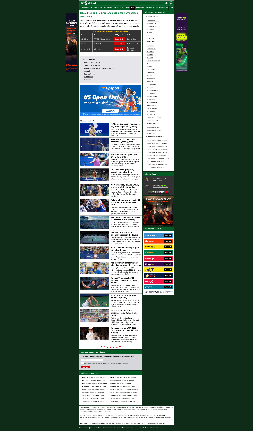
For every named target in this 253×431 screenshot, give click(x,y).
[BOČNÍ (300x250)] (158, 225)
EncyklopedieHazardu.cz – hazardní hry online (123, 377)
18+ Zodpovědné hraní (142, 428)
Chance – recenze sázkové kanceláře (157, 152)
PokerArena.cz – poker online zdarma (93, 395)
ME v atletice (150, 29)
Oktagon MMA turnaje (152, 120)
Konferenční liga (151, 48)
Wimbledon (88, 77)
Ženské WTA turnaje (92, 66)
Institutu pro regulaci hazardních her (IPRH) (127, 409)
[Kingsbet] (181, 72)
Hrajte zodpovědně (85, 415)
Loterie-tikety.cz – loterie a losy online (121, 383)
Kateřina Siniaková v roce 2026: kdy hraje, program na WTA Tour (125, 202)
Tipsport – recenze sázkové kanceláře (157, 143)
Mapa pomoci (131, 423)
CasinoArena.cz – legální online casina (93, 401)
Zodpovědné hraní (161, 409)
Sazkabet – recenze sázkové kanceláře (157, 149)
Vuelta (148, 35)
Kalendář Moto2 (151, 111)
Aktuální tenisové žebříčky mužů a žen (99, 68)
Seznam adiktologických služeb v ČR (117, 423)
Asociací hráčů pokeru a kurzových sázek (99, 411)
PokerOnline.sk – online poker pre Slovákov (123, 401)
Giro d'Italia (150, 81)
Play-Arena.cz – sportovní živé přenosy (93, 392)
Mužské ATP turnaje (92, 63)
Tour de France (151, 78)
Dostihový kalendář (152, 108)
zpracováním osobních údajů (99, 363)
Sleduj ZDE (119, 39)
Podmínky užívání (107, 428)
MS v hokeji (150, 57)
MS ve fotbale (150, 51)
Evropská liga (150, 46)
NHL (148, 63)
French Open (89, 74)
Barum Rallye (150, 38)
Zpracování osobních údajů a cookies (124, 428)
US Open (88, 79)
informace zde (114, 417)
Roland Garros (151, 72)
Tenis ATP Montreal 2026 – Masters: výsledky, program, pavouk (124, 280)
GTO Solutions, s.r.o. (156, 428)
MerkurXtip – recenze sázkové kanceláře (158, 158)
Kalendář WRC (151, 114)
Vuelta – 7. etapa (157, 180)
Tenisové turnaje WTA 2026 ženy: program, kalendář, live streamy (124, 330)
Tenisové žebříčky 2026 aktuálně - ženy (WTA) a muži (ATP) (124, 312)
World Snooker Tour (152, 102)
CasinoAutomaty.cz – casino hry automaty (122, 380)
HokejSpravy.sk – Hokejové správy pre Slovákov (124, 392)
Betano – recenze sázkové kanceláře (157, 146)
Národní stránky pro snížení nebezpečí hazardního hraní (150, 423)
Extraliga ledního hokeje (153, 60)
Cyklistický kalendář (152, 96)
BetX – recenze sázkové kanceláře (156, 161)
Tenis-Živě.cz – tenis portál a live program (94, 386)
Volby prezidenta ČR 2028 (154, 127)
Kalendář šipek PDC (152, 93)
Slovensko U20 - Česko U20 (160, 187)
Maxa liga (149, 66)
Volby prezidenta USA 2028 (154, 130)
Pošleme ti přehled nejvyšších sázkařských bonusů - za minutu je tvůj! (108, 356)
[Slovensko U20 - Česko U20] (148, 186)
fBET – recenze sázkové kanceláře (156, 167)
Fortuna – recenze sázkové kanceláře (157, 140)
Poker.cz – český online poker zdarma (93, 398)
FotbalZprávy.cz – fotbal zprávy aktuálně (94, 380)
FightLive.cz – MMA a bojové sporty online (94, 377)
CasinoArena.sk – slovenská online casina (122, 398)
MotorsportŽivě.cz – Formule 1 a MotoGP (94, 389)
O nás (80, 428)
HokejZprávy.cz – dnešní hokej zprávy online (95, 383)
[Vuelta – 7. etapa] (148, 179)
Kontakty (86, 428)
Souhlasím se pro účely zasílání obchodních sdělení (106, 363)
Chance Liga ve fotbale (153, 20)
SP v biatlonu (150, 87)
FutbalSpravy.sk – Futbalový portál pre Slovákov (124, 395)
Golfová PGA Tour (151, 105)
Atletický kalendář (151, 99)
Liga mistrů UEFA (151, 23)
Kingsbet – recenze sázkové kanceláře (157, 164)
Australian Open (90, 71)
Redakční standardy (95, 428)
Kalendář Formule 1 (152, 26)
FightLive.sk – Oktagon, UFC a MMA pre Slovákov (124, 389)
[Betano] (71, 72)
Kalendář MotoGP (151, 84)
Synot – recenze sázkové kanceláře (156, 155)
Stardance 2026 (151, 133)
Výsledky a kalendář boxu (154, 117)
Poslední (120, 347)
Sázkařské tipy (150, 174)
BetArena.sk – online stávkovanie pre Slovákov (123, 386)
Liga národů (150, 54)
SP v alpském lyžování (153, 90)
